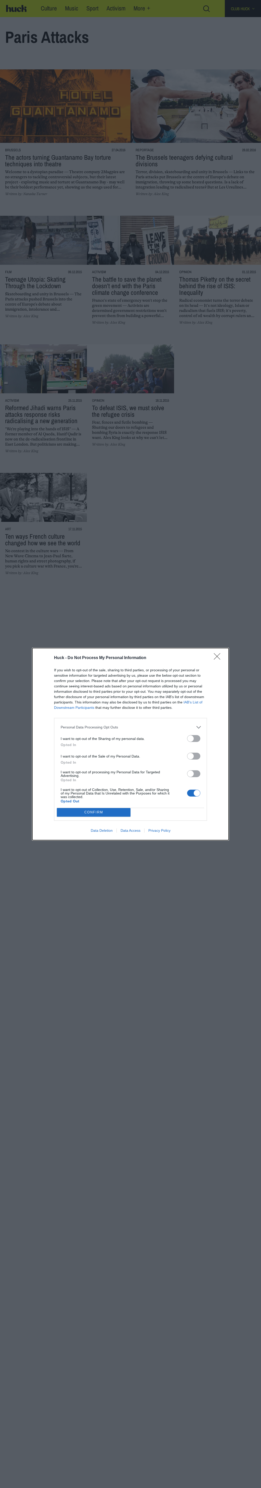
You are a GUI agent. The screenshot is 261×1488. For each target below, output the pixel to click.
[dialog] (130, 744)
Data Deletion (102, 830)
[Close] (219, 658)
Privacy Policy (159, 830)
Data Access (130, 830)
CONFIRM (93, 812)
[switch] (193, 738)
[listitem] (130, 727)
